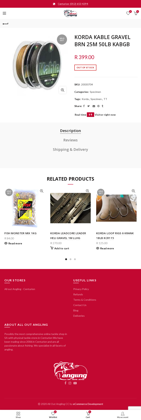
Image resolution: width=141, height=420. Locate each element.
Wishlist (130, 11)
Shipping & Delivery (70, 149)
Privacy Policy (81, 289)
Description (70, 130)
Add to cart (61, 248)
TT (105, 99)
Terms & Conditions (84, 299)
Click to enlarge (62, 90)
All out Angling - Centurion (19, 289)
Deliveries (79, 315)
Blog (75, 310)
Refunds (78, 294)
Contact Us (79, 305)
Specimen (95, 91)
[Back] (5, 23)
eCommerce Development (88, 403)
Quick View (41, 191)
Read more (15, 243)
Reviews (70, 140)
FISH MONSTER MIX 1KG (20, 233)
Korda (85, 99)
